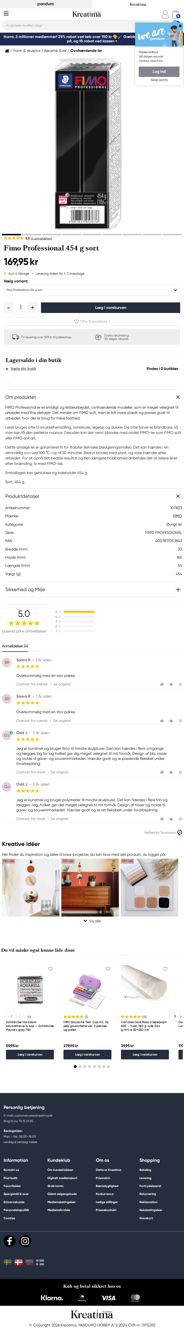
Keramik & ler (55, 51)
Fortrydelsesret (150, 1186)
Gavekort (146, 1218)
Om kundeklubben (60, 1170)
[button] (8, 307)
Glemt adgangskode (62, 1194)
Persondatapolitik (16, 1210)
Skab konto (55, 1186)
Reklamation (148, 1202)
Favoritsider (12, 1186)
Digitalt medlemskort (62, 1178)
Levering (145, 1178)
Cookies (9, 1218)
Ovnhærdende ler (86, 51)
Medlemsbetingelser (61, 1202)
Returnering (147, 1194)
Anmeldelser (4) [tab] (15, 646)
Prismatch (103, 1178)
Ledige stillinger (107, 1202)
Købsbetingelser (150, 1210)
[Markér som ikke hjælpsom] (171, 684)
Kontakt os (11, 1170)
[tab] (11, 234)
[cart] (175, 14)
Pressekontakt (106, 1210)
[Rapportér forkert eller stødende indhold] (180, 684)
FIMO (177, 516)
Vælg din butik (23, 369)
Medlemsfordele (58, 1210)
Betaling (145, 1170)
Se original (62, 684)
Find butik (10, 1178)
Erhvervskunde (14, 1202)
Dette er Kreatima (108, 1170)
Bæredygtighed (107, 1186)
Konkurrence (105, 1194)
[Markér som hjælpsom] (162, 684)
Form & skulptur (26, 51)
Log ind (159, 71)
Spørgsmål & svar (16, 1194)
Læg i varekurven (110, 307)
